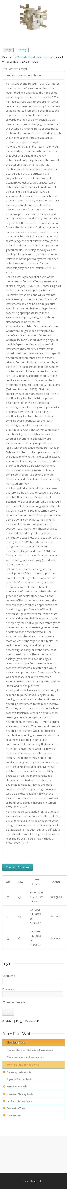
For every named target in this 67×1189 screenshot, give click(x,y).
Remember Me (15, 1002)
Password (8, 989)
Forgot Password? (27, 1021)
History (22, 50)
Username (8, 975)
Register (7, 1021)
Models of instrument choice (35, 57)
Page (8, 50)
